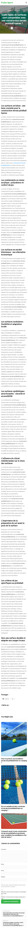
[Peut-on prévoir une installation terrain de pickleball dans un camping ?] (14, 739)
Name (2, 864)
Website (3, 877)
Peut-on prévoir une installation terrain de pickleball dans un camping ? (14, 761)
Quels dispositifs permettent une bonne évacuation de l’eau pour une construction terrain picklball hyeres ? (14, 914)
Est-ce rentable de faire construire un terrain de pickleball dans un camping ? (13, 808)
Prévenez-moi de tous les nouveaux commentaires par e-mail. (13, 892)
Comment (3, 849)
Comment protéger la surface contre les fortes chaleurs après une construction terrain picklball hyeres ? (13, 924)
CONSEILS (10, 10)
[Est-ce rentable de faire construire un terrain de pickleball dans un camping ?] (14, 784)
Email (2, 870)
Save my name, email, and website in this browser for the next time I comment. (13, 885)
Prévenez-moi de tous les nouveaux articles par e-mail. (13, 897)
